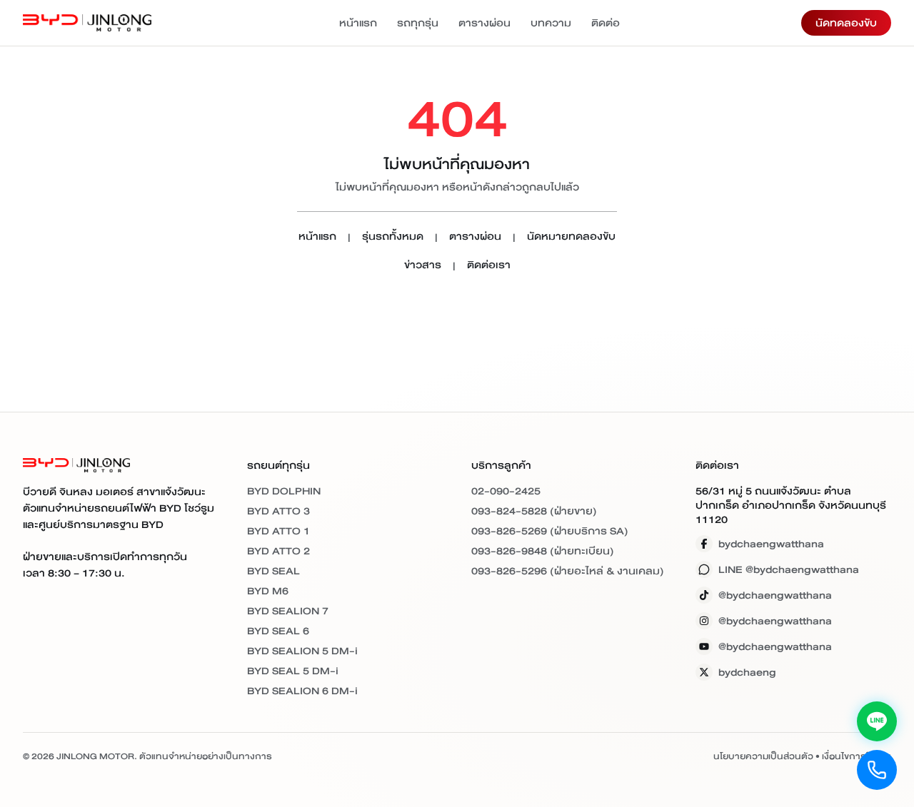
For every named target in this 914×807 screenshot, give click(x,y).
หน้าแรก (358, 23)
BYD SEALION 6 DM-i (302, 690)
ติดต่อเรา (489, 266)
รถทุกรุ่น (417, 23)
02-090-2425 (506, 491)
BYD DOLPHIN (284, 491)
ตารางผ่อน (484, 23)
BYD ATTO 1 (278, 531)
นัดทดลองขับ (846, 23)
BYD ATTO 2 (278, 551)
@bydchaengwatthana (775, 595)
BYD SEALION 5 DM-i (302, 650)
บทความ (551, 23)
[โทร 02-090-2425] (877, 770)
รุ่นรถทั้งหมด (392, 237)
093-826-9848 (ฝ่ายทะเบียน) (542, 551)
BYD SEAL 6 (278, 630)
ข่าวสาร (422, 266)
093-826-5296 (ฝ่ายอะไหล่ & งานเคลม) (567, 571)
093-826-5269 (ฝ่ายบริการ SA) (549, 531)
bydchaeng (747, 672)
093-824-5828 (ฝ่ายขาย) (534, 511)
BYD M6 (267, 591)
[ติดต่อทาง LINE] (877, 721)
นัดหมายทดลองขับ (571, 237)
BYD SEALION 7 (287, 611)
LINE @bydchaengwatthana (788, 569)
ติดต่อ (605, 23)
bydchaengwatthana (771, 544)
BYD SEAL (273, 571)
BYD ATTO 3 (278, 511)
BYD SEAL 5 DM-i (292, 670)
